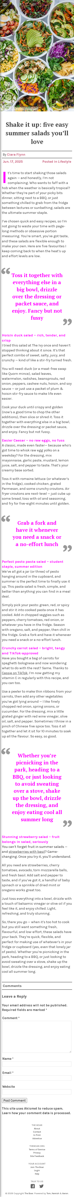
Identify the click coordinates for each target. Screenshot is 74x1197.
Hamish (55, 1193)
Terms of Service (37, 1149)
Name (7, 1059)
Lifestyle (64, 161)
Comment (11, 1018)
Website (8, 1086)
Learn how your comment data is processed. (36, 1113)
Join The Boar (37, 1167)
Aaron (65, 1193)
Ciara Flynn (16, 154)
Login (37, 1170)
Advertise (37, 1138)
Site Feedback (37, 1156)
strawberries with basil (27, 852)
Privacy (37, 1153)
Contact (37, 1132)
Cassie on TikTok (15, 673)
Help (37, 1174)
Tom (48, 1193)
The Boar (28, 1193)
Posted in (50, 161)
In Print (37, 1135)
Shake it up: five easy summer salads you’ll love (37, 133)
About (37, 1128)
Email (7, 1073)
